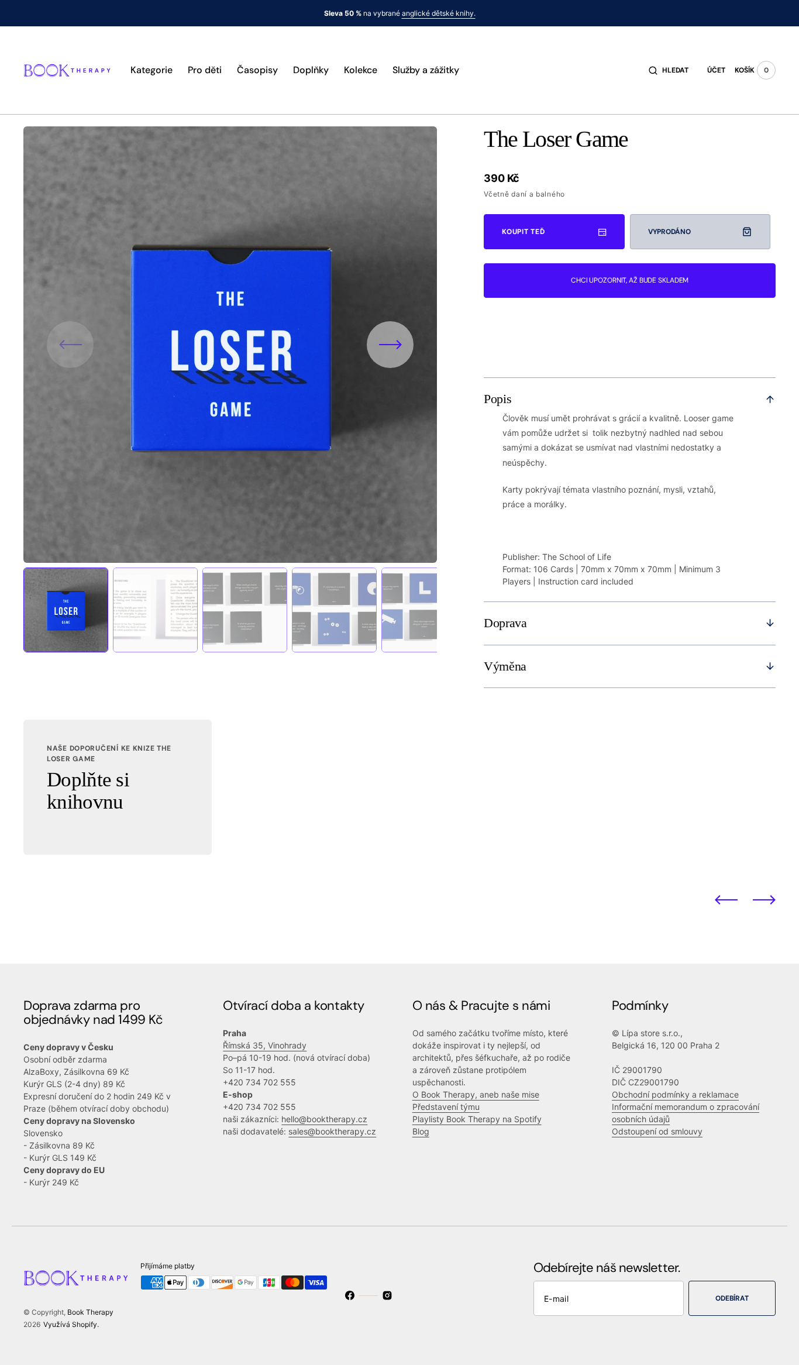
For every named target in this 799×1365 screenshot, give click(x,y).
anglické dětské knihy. (439, 13)
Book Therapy (90, 1312)
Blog (420, 1131)
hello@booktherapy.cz (324, 1119)
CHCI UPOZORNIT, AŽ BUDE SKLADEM (629, 280)
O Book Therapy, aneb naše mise (475, 1094)
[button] (668, 70)
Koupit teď (523, 231)
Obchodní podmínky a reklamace (675, 1094)
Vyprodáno (669, 231)
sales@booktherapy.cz (332, 1131)
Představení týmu (446, 1107)
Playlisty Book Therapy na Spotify (477, 1119)
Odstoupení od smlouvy (657, 1131)
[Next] (764, 900)
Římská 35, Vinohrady (264, 1045)
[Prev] (726, 900)
